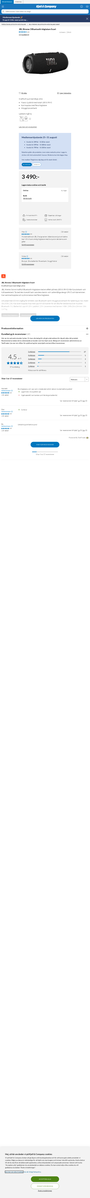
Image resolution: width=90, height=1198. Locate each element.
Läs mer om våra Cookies (14, 1172)
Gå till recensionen (28, 245)
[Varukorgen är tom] (87, 6)
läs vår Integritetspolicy (32, 1172)
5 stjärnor (31, 352)
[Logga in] (81, 6)
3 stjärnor (31, 359)
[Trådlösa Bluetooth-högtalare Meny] (27, 24)
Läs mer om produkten (28, 127)
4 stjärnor (31, 355)
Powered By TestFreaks (77, 438)
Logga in (37, 164)
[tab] (7, 2)
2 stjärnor (31, 363)
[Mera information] (30, 118)
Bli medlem (26, 164)
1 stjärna (31, 366)
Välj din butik (27, 198)
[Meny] (3, 6)
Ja (79, 401)
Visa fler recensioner (45, 444)
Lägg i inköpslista (65, 93)
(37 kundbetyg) (24, 35)
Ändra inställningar (45, 1191)
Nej (83, 401)
